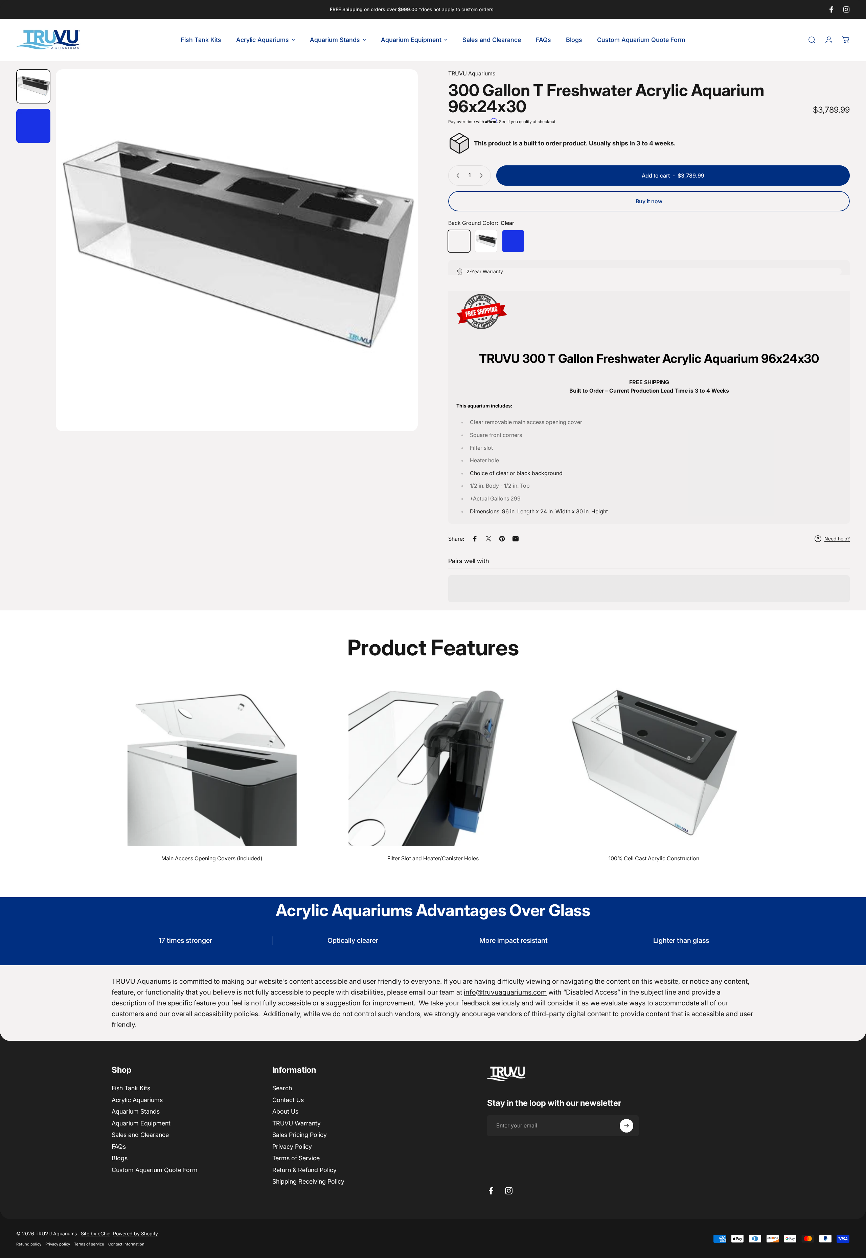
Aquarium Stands (136, 1111)
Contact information (126, 1244)
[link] (212, 761)
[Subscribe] (626, 1126)
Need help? (837, 538)
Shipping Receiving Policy (308, 1181)
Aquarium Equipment (141, 1122)
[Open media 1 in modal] (237, 250)
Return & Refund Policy (304, 1169)
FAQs (119, 1146)
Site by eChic (95, 1233)
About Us (285, 1111)
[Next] (400, 266)
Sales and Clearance (140, 1134)
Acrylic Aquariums (137, 1099)
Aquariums (471, 73)
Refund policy (28, 1244)
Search (282, 1088)
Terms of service (89, 1244)
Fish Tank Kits (131, 1088)
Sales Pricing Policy (299, 1134)
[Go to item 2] (33, 126)
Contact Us (288, 1099)
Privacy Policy (292, 1146)
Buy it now (649, 201)
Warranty (296, 1122)
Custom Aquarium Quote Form (155, 1169)
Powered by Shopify (135, 1233)
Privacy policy (57, 1244)
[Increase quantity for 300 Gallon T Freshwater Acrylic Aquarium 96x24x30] (483, 175)
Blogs (120, 1158)
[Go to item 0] (33, 86)
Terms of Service (296, 1158)
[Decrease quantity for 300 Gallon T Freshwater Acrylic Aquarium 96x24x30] (456, 175)
